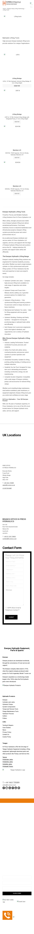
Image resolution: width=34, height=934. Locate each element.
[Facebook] (9, 788)
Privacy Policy (7, 732)
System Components (9, 707)
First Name (6, 880)
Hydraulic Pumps (8, 704)
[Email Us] (6, 788)
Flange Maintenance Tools (10, 711)
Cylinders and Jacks (9, 702)
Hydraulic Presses (8, 713)
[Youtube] (6, 416)
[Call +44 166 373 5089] (7, 919)
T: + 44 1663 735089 (11, 782)
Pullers (5, 718)
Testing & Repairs (8, 725)
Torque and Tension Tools (10, 709)
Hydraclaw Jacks (8, 759)
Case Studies (7, 727)
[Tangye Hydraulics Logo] (17, 772)
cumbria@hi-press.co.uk (9, 539)
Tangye (5, 757)
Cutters (5, 716)
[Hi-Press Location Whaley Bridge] (17, 450)
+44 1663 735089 (9, 483)
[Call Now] (3, 788)
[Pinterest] (8, 416)
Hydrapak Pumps (8, 766)
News (4, 730)
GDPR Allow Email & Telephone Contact (13, 609)
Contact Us (6, 734)
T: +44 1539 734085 (9, 859)
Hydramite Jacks (8, 762)
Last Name (6, 885)
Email (4, 874)
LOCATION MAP (7, 488)
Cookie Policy (7, 737)
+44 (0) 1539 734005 (10, 536)
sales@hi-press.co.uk (9, 485)
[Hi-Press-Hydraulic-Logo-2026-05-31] (13, 3)
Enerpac (5, 700)
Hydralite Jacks (7, 764)
